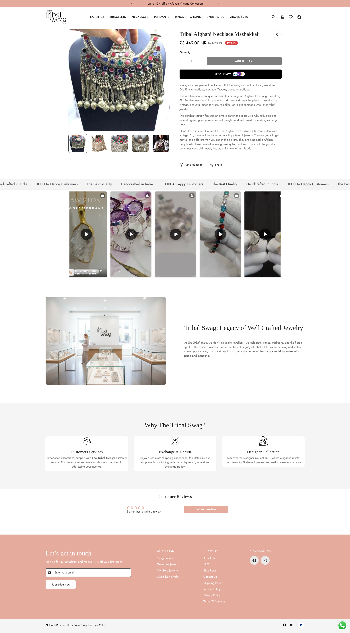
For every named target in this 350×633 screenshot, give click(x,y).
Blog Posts (209, 570)
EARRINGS (97, 17)
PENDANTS (161, 17)
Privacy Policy (212, 595)
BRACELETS (118, 17)
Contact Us (210, 577)
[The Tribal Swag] (56, 16)
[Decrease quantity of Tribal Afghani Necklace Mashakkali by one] (184, 61)
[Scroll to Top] (343, 613)
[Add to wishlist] (277, 34)
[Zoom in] (163, 37)
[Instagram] (265, 560)
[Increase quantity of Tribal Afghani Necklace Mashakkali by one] (199, 61)
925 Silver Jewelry (168, 577)
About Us (209, 558)
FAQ (206, 564)
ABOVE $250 (239, 17)
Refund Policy (211, 589)
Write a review (206, 509)
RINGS (179, 17)
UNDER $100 (215, 17)
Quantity (185, 52)
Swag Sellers (165, 558)
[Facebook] (254, 560)
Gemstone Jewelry (168, 564)
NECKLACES (140, 17)
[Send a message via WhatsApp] (342, 625)
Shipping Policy (213, 583)
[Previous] (132, 3)
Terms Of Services (214, 601)
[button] (299, 17)
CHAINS (195, 17)
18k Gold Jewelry (167, 570)
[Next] (218, 3)
